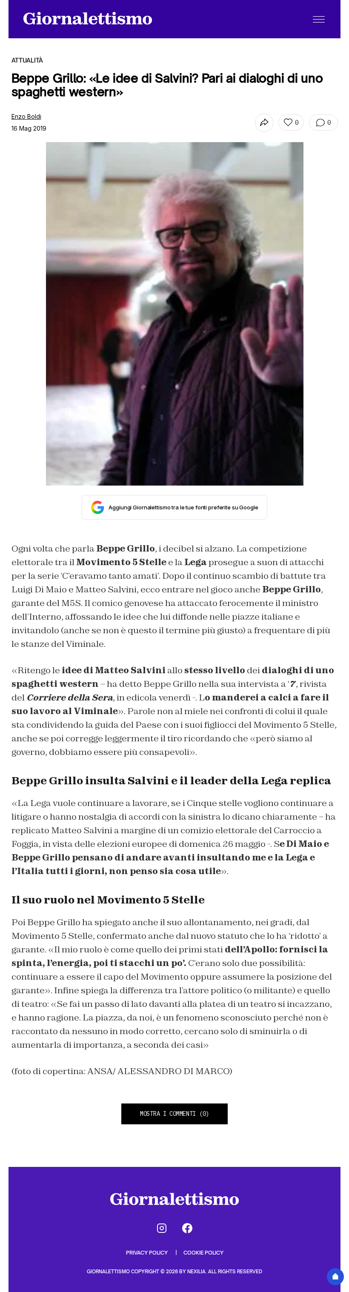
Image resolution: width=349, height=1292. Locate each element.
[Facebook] (187, 1228)
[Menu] (319, 19)
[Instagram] (161, 1228)
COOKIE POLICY (203, 1252)
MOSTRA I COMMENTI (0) (174, 1114)
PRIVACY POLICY (147, 1252)
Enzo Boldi (26, 116)
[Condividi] (264, 123)
